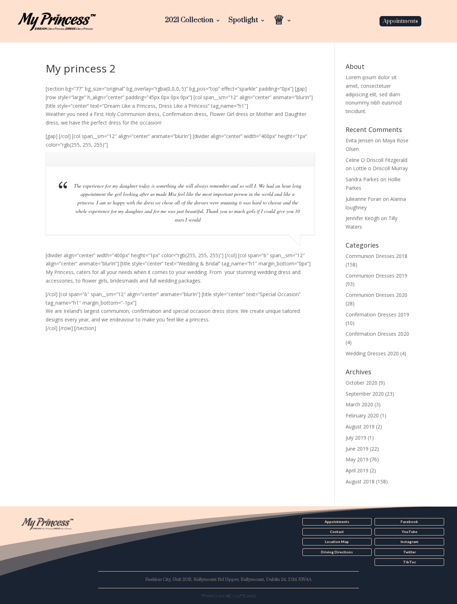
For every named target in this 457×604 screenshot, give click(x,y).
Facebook (409, 521)
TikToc (409, 562)
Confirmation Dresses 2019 (377, 314)
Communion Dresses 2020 (376, 294)
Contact (337, 531)
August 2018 (360, 481)
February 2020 (362, 415)
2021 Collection (189, 21)
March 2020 (359, 404)
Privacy (225, 596)
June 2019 (357, 448)
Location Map (337, 541)
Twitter (409, 552)
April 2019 (357, 470)
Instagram (409, 541)
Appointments (400, 21)
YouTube (409, 531)
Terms (208, 596)
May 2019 (357, 459)
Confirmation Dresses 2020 (377, 333)
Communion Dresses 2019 (376, 275)
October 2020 (361, 382)
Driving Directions (337, 552)
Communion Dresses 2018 (376, 256)
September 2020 (365, 393)
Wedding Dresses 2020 (372, 353)
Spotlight (243, 21)
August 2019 (360, 426)
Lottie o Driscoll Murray (380, 168)
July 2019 (356, 437)
